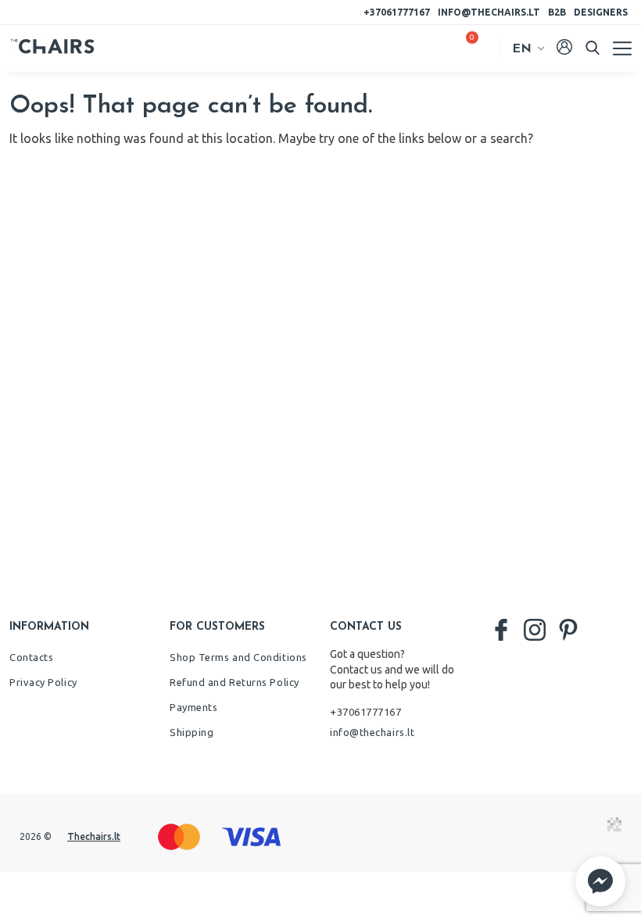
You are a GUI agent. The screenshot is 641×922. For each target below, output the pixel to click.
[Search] (592, 47)
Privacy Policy (43, 682)
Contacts (31, 657)
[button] (600, 881)
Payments (193, 707)
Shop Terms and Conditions (238, 657)
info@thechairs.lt (489, 12)
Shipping (191, 732)
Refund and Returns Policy (234, 682)
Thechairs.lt (93, 836)
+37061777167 (396, 12)
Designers (601, 12)
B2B (557, 12)
